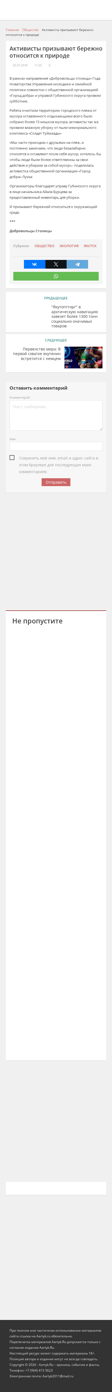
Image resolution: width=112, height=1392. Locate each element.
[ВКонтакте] (34, 264)
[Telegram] (77, 264)
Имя (12, 439)
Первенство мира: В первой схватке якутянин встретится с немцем (37, 354)
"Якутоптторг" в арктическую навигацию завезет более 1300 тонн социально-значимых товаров (74, 316)
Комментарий (20, 397)
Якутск (90, 246)
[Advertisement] (56, 551)
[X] (56, 264)
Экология (69, 246)
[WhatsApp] (56, 276)
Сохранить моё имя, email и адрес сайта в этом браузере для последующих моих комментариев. (58, 458)
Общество (44, 246)
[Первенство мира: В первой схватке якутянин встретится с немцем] (83, 357)
